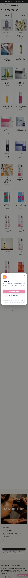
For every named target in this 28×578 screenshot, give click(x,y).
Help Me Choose (14, 291)
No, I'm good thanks (14, 295)
